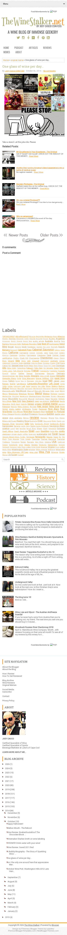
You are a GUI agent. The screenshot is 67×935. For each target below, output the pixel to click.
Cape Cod (53, 353)
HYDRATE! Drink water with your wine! (23, 843)
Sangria (17, 426)
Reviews (47, 48)
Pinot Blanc (53, 409)
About (18, 52)
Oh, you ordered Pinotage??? (28, 200)
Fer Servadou (48, 368)
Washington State (20, 449)
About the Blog (9, 669)
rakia (62, 414)
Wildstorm (51, 450)
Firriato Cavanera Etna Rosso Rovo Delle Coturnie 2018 (39, 522)
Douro (46, 366)
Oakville (24, 404)
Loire (28, 386)
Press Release (8, 414)
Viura (57, 447)
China (23, 361)
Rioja (26, 421)
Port (55, 412)
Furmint (5, 374)
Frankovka (53, 371)
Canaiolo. (39, 353)
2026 (7, 764)
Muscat (31, 399)
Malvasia (13, 389)
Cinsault (35, 361)
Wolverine (54, 452)
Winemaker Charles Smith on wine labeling (26, 839)
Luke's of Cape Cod (30, 748)
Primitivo (17, 414)
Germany (61, 373)
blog (4, 346)
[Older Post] (51, 237)
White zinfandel (41, 450)
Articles (33, 48)
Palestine (6, 406)
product (25, 414)
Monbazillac (6, 396)
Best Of (45, 344)
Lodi (23, 386)
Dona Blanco (38, 366)
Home (6, 48)
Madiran (61, 386)
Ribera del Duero (9, 421)
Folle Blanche (18, 371)
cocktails (54, 361)
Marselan (54, 389)
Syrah (55, 434)
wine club (33, 452)
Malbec (5, 388)
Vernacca (13, 447)
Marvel (62, 388)
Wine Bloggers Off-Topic (17, 452)
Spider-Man (54, 431)
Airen (55, 336)
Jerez (62, 381)
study (19, 434)
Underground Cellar (24, 582)
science (5, 428)
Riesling (20, 421)
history (11, 381)
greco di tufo (44, 376)
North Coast (15, 404)
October (11, 821)
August (11, 881)
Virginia (51, 447)
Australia (49, 341)
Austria (57, 341)
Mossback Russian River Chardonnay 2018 (34, 627)
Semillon (23, 429)
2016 (7, 802)
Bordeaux (31, 347)
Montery (54, 396)
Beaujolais (33, 344)
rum (63, 421)
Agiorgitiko (40, 336)
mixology (61, 394)
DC (10, 366)
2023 (7, 772)
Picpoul (34, 409)
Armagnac (6, 341)
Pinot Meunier (18, 412)
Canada (32, 353)
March (10, 903)
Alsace (45, 339)
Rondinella (33, 421)
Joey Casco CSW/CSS (14, 71)
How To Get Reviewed (12, 676)
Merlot (38, 393)
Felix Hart (38, 368)
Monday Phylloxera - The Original (30, 184)
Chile (17, 361)
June (10, 890)
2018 (7, 794)
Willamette (60, 449)
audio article (38, 341)
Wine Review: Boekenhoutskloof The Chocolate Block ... (23, 833)
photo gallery (15, 409)
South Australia (21, 431)
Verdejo (34, 445)
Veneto (27, 445)
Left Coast (54, 383)
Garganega (39, 373)
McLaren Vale (48, 391)
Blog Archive (8, 680)
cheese (56, 358)
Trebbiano (6, 442)
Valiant (5, 445)
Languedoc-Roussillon (37, 383)
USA (54, 441)
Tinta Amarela (13, 439)
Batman (25, 344)
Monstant (15, 396)
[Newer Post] (15, 237)
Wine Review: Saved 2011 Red (20, 847)
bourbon (39, 347)
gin (16, 376)
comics (27, 363)
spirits (62, 431)
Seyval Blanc (31, 429)
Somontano (52, 429)
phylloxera (26, 409)
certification (7, 358)
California (13, 352)
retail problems (15, 418)
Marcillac (20, 389)
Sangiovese (7, 426)
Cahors (57, 350)
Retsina (26, 418)
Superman (32, 434)
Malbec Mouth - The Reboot (19, 828)
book (24, 347)
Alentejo (12, 339)
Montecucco (24, 396)
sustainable (42, 434)
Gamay (29, 373)
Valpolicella (13, 445)
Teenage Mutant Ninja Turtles (13, 437)
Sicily (45, 429)
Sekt (17, 429)
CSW (58, 363)
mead (57, 391)
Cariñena (22, 355)
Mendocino (13, 394)
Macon (48, 386)
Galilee (21, 373)
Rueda (59, 421)
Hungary (30, 381)
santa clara (25, 426)
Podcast (18, 48)
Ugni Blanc (39, 442)
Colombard (6, 363)
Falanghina (21, 368)
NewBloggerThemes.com (48, 931)
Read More (33, 156)
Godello (27, 376)
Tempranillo (40, 437)
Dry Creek (51, 366)
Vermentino (52, 445)
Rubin (54, 421)
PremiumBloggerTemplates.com (22, 931)
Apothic (52, 339)
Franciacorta (44, 371)
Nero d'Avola (7, 401)
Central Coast (58, 355)
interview (38, 381)
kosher (12, 384)
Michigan (53, 394)
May (9, 894)
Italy (50, 380)
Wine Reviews (8, 683)
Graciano (35, 376)
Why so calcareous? (24, 216)
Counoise (46, 363)
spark (37, 431)
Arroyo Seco (27, 341)
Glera (21, 376)
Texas (55, 437)
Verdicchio (42, 445)
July (9, 886)
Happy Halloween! (15, 824)
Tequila (49, 437)
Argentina (60, 338)
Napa (47, 399)
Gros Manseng (28, 378)
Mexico (46, 393)
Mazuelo (38, 391)
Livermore (17, 386)
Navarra (54, 399)
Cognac (62, 361)
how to (23, 381)
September (13, 877)
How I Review (8, 673)
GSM (51, 378)
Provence (42, 414)
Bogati (11, 347)
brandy (61, 347)
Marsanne (47, 389)
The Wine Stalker (31, 925)
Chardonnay (46, 358)
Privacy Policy (8, 700)
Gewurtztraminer (8, 376)
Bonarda (18, 347)
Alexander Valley (22, 339)
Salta (32, 424)
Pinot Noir (27, 411)
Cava (49, 355)
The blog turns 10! (23, 597)
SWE (49, 434)
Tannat (62, 434)
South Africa (7, 431)
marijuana (28, 389)
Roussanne (47, 421)
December (12, 813)
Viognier (44, 447)
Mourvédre (13, 399)
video (28, 447)
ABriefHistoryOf (22, 336)
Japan (56, 381)
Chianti (11, 361)
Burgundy (13, 350)
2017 (7, 798)
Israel (45, 381)
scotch (12, 429)
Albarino (61, 336)
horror (17, 381)
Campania (23, 353)
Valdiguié (61, 442)
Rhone (51, 418)
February (30, 368)
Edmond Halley (22, 567)
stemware (6, 434)
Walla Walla (6, 450)
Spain (31, 431)
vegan (21, 445)
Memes (6, 52)
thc (60, 437)
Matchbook (21, 391)
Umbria (48, 442)
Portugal (61, 411)
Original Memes (9, 685)
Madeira (55, 386)
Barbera (5, 344)
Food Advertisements (39, 12)
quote (57, 414)
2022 (7, 777)
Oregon (30, 404)
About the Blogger (10, 667)
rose (40, 421)
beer (39, 344)
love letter (41, 386)
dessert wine (17, 365)
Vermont (62, 445)
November (12, 817)
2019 (7, 789)
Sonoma (61, 428)
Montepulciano (35, 396)
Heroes (4, 381)
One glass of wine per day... (22, 66)
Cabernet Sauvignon (43, 349)
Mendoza (23, 394)
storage (14, 434)
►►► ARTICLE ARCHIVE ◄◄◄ (33, 491)
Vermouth (5, 447)
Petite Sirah (54, 406)
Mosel (4, 399)
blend (62, 344)
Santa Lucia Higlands (39, 426)
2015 (7, 806)
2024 (7, 768)
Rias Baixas (60, 418)
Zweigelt (20, 455)
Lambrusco (21, 384)
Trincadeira (15, 442)
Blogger (55, 925)
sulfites (25, 434)
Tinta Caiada (25, 439)
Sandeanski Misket (57, 424)
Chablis (16, 358)
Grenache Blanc (9, 378)
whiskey (32, 449)
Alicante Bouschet (36, 339)
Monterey (46, 396)
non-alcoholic (44, 401)
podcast (49, 411)
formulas (27, 371)
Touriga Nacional (48, 439)
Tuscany (30, 442)
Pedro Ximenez (23, 407)
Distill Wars (28, 366)
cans (46, 353)
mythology (39, 399)
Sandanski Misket (42, 424)
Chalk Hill (24, 358)
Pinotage (36, 411)
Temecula (30, 437)
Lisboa (10, 386)
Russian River (8, 424)
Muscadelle (23, 399)
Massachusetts (8, 391)
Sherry (39, 429)
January (11, 911)
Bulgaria (6, 350)
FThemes (25, 929)
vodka (62, 447)
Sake (27, 423)
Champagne (34, 358)
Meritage (31, 394)
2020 (7, 785)
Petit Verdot (42, 406)
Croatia (52, 363)
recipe (5, 418)
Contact (5, 696)
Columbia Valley (17, 363)
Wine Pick (44, 452)
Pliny (43, 411)
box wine (46, 347)
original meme (17, 60)
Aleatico (5, 339)
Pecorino (14, 407)
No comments (49, 71)
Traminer (61, 439)
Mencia (5, 394)
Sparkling (45, 431)
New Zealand (28, 401)
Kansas (5, 384)
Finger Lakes (7, 371)
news (37, 401)
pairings (61, 404)
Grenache (60, 376)
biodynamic (54, 344)
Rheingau (44, 418)
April (10, 898)
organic (38, 404)
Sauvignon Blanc (57, 426)
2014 (7, 810)
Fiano (56, 368)
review (34, 417)
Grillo (19, 378)
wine (4, 452)
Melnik (62, 391)
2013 (7, 917)
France (35, 370)
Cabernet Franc (25, 350)
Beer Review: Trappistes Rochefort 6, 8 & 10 (34, 552)
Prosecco (33, 414)
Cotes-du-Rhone (36, 363)
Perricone (33, 407)
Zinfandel (12, 455)
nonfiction (54, 401)
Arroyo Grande (16, 341)
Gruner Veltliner (42, 378)
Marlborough (38, 389)
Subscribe (7, 692)
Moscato (61, 396)
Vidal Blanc (21, 447)
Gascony (50, 373)
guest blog (59, 378)
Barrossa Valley (15, 344)
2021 (7, 781)
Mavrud (30, 391)
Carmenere (31, 355)
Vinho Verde (35, 447)
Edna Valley (11, 368)
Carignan (13, 355)
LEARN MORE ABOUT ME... (14, 752)
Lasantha (50, 929)
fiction (62, 368)
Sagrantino (20, 424)
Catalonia (41, 355)
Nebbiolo (61, 399)
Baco (63, 341)
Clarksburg (45, 361)
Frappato (61, 371)
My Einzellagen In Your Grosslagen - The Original (36, 152)
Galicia (13, 374)
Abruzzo (32, 336)
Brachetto (54, 347)
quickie (50, 414)
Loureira (34, 386)
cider (29, 361)
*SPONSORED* (8, 336)
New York (16, 401)
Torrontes (36, 439)
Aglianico (48, 336)
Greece (52, 376)
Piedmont (43, 409)
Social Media (8, 689)
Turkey (23, 442)
